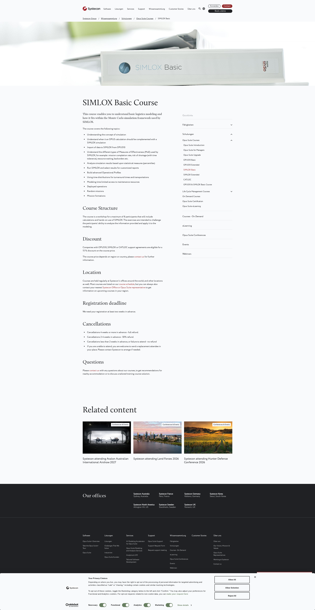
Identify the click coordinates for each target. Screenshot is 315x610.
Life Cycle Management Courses (196, 191)
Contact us (217, 564)
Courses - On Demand (192, 216)
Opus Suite (87, 553)
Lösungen (119, 9)
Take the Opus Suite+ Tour (90, 547)
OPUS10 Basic (189, 160)
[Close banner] (255, 577)
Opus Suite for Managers (193, 150)
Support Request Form (156, 546)
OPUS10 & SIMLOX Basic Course (197, 184)
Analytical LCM (132, 555)
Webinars (186, 254)
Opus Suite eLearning (191, 206)
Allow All (232, 580)
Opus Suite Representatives (219, 554)
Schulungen (127, 18)
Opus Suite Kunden (111, 557)
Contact (227, 6)
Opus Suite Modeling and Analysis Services (134, 549)
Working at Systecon (221, 559)
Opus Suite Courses (144, 18)
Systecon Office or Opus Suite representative (123, 287)
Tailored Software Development (132, 560)
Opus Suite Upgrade (192, 155)
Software (107, 9)
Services (130, 9)
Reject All (232, 596)
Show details (183, 605)
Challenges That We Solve (111, 547)
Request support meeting (157, 550)
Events (185, 244)
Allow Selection (232, 588)
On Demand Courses (191, 196)
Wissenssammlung (157, 9)
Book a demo (220, 11)
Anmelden (214, 6)
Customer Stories (176, 9)
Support (141, 9)
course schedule (126, 284)
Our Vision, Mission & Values (221, 547)
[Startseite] (91, 10)
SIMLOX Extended (191, 174)
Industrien (108, 553)
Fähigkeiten (188, 124)
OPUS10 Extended (191, 165)
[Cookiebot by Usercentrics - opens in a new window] (72, 605)
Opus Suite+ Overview (91, 541)
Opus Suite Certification (192, 201)
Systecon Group (89, 18)
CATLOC (187, 179)
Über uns (191, 9)
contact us (139, 256)
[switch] (125, 605)
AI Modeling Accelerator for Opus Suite (135, 542)
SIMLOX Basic (189, 169)
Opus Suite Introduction (193, 145)
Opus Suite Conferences (194, 235)
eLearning (187, 225)
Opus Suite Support (155, 541)
